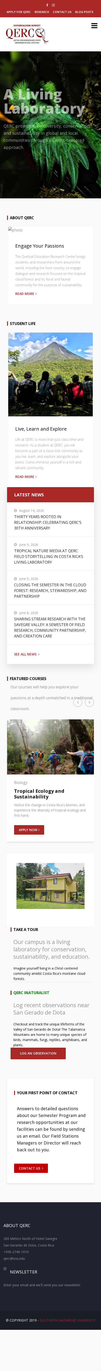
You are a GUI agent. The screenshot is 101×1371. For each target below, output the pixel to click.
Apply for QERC (19, 12)
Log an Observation (38, 1053)
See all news (25, 654)
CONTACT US (29, 1168)
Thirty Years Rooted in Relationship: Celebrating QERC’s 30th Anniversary (48, 522)
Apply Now (28, 830)
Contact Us (62, 12)
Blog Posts (84, 12)
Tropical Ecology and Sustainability (39, 794)
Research (42, 12)
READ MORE (24, 293)
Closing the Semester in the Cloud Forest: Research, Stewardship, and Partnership (50, 590)
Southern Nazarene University (67, 1320)
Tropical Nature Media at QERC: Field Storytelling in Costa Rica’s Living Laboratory (48, 556)
